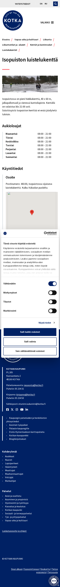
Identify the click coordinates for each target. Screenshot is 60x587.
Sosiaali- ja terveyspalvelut (18, 513)
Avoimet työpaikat (18, 424)
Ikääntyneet (11, 466)
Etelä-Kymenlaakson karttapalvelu (26, 431)
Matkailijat (10, 480)
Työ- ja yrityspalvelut (15, 516)
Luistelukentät (9, 49)
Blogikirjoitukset (17, 438)
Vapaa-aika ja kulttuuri (26, 39)
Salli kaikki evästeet (30, 332)
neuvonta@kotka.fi (33, 385)
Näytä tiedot (45, 322)
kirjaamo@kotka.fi (25, 394)
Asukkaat (9, 456)
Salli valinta (30, 341)
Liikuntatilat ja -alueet (13, 44)
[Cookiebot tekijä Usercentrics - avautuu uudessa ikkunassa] (44, 233)
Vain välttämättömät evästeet (30, 351)
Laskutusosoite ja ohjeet (14, 530)
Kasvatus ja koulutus (15, 506)
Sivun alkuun (17, 569)
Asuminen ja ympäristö (16, 499)
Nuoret (8, 459)
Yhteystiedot (22, 3)
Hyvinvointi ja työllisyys (17, 502)
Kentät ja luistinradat (41, 44)
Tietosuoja (53, 572)
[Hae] (55, 3)
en (41, 3)
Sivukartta (45, 569)
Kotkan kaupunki (13, 509)
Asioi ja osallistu (13, 495)
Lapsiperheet (11, 463)
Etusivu (6, 39)
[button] (54, 581)
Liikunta (47, 39)
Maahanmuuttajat (14, 473)
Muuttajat (10, 470)
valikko (45, 22)
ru (46, 3)
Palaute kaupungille (19, 428)
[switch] (52, 292)
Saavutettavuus (31, 569)
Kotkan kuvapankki (18, 435)
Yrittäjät (9, 477)
